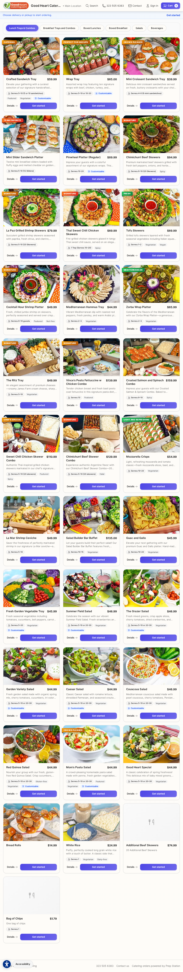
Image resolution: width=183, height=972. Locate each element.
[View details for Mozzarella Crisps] (151, 433)
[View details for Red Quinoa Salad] (31, 744)
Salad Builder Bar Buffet (81, 538)
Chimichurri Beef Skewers (143, 157)
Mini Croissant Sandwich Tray (145, 79)
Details (10, 105)
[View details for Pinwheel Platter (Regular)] (91, 134)
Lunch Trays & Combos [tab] (22, 28)
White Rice (73, 845)
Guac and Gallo (136, 538)
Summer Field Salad (79, 611)
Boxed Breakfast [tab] (118, 28)
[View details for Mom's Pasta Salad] (91, 744)
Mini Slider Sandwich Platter (24, 157)
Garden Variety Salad (20, 689)
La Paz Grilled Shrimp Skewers (26, 230)
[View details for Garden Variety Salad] (31, 666)
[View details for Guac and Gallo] (151, 515)
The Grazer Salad (137, 611)
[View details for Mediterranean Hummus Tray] (91, 284)
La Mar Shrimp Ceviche (21, 538)
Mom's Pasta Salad (78, 767)
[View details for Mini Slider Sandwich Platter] (31, 134)
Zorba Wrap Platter (138, 307)
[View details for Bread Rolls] (31, 822)
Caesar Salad (74, 689)
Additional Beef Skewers (142, 845)
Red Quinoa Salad (17, 767)
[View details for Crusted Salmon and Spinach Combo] (151, 357)
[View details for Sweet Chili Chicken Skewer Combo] (31, 433)
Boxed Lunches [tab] (92, 28)
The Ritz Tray (15, 380)
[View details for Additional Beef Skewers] (151, 822)
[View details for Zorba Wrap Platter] (151, 284)
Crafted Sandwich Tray (21, 79)
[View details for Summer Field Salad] (91, 588)
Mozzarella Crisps (137, 456)
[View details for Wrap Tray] (91, 56)
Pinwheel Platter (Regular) (83, 157)
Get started (173, 15)
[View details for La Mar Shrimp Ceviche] (31, 515)
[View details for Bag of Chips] (31, 895)
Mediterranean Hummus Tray (85, 307)
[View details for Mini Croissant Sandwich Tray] (151, 56)
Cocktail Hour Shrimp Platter (25, 307)
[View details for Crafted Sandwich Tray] (31, 56)
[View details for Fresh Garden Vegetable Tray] (31, 588)
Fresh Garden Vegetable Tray (25, 611)
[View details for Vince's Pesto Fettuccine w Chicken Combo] (91, 357)
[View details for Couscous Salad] (151, 666)
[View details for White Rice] (91, 822)
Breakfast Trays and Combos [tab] (59, 28)
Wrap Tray (73, 79)
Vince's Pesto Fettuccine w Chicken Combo (84, 382)
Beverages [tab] (157, 28)
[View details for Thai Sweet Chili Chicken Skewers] (91, 207)
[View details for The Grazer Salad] (151, 588)
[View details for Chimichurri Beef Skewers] (151, 134)
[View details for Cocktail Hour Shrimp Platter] (31, 284)
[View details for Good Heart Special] (151, 744)
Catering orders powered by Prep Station (156, 965)
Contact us (122, 965)
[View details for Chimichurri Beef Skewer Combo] (91, 433)
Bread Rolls (13, 845)
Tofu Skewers (135, 230)
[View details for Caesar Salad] (91, 666)
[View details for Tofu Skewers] (151, 207)
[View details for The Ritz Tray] (31, 357)
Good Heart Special (138, 767)
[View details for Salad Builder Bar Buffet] (91, 515)
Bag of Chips (14, 918)
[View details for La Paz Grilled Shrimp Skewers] (31, 207)
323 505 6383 (104, 965)
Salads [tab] (139, 28)
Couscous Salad (136, 689)
